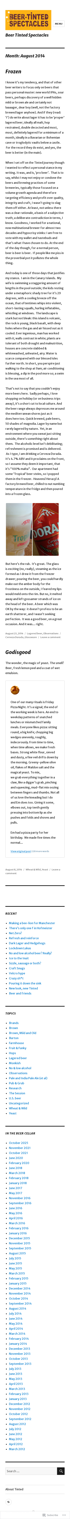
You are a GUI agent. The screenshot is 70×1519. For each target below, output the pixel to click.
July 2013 (15, 1369)
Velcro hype (17, 973)
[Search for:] (31, 1471)
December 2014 (19, 1288)
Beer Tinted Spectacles (27, 35)
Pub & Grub (16, 1083)
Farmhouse (16, 1043)
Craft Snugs (17, 968)
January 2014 (18, 1343)
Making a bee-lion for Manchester (32, 923)
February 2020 (19, 1163)
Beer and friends (20, 993)
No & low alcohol (20, 1068)
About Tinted (14, 1489)
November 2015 (19, 1243)
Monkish (15, 1063)
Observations (51, 633)
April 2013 (16, 1384)
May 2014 (15, 1323)
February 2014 (19, 1338)
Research (15, 1088)
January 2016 (18, 1233)
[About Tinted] (8, 1502)
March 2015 (17, 1273)
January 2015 (18, 1283)
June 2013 (15, 1374)
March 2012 (17, 1449)
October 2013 (18, 1359)
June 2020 (16, 1158)
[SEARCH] (61, 1471)
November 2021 (20, 1148)
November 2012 (20, 1409)
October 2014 (18, 1298)
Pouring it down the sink (25, 983)
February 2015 (18, 1278)
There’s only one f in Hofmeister (30, 928)
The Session (17, 1093)
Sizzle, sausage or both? (25, 963)
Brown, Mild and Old (22, 1033)
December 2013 (19, 1348)
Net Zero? (15, 933)
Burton (13, 1038)
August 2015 (17, 1253)
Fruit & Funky (17, 1048)
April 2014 (16, 1328)
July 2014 (15, 1313)
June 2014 (15, 1318)
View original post (21, 851)
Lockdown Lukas (20, 948)
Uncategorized (19, 1103)
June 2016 (15, 1208)
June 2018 (15, 1168)
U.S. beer (15, 1098)
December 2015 (19, 1238)
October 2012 (18, 1414)
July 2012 (15, 1429)
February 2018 (19, 1178)
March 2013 (17, 1389)
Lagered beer (34, 633)
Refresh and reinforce (24, 938)
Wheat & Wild (33, 869)
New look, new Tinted (23, 988)
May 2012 (15, 1439)
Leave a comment (50, 637)
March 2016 (17, 1223)
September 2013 (20, 1364)
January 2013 (18, 1399)
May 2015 (15, 1268)
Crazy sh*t (16, 978)
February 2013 (19, 1394)
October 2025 (18, 1143)
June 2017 (15, 1188)
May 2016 (15, 1213)
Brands (14, 1023)
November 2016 (20, 1198)
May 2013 (15, 1379)
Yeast (45, 869)
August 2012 (17, 1424)
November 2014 (20, 1293)
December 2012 (19, 1404)
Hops (12, 1053)
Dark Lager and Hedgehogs (27, 943)
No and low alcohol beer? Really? (30, 953)
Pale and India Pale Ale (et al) (28, 1078)
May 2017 (15, 1193)
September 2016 (20, 1203)
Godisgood (18, 652)
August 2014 (17, 1308)
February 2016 (19, 1228)
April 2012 (16, 1444)
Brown (13, 1028)
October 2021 (18, 1153)
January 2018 (18, 1183)
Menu (59, 23)
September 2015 (20, 1248)
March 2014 (17, 1333)
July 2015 (15, 1258)
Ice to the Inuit (19, 958)
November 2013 (20, 1354)
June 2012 (15, 1434)
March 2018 (17, 1173)
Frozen (13, 71)
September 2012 (20, 1419)
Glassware (31, 637)
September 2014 (20, 1303)
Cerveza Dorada (14, 637)
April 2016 (16, 1218)
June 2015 (15, 1263)
